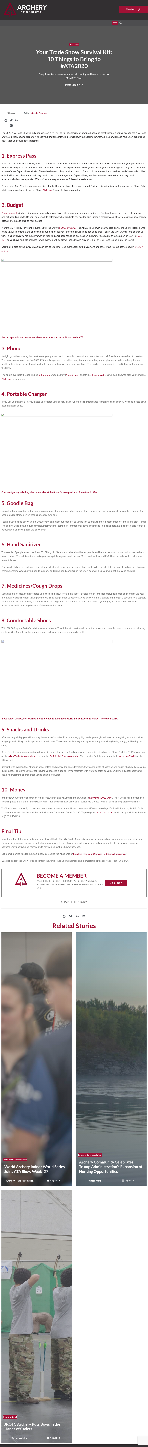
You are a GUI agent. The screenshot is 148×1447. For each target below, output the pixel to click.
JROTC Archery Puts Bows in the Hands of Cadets (32, 1426)
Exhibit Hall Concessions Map (64, 756)
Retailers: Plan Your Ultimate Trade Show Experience (99, 853)
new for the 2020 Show (100, 797)
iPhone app (44, 374)
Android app (72, 374)
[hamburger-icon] (115, 23)
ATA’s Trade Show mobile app (22, 756)
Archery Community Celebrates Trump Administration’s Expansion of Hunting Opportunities (110, 1167)
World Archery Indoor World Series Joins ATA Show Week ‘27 (34, 1169)
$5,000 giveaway (67, 227)
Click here (47, 190)
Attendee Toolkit (127, 756)
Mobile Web (98, 374)
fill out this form (104, 812)
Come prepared (9, 213)
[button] (120, 23)
